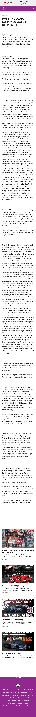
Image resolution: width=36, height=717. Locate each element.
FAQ (31, 692)
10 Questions (27, 698)
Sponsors (6, 692)
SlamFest (31, 695)
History (27, 703)
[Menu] (33, 8)
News (23, 689)
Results (17, 689)
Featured (5, 15)
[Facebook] (20, 677)
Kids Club (8, 698)
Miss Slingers (26, 700)
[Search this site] (30, 8)
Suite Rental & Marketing (10, 695)
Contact (30, 689)
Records (19, 703)
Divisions (23, 695)
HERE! (24, 4)
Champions (24, 692)
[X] (16, 677)
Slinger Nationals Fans (13, 700)
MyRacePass (15, 692)
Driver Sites (17, 698)
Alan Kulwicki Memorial (26, 706)
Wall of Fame (11, 703)
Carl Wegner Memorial (10, 706)
